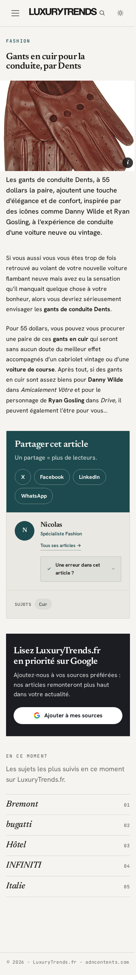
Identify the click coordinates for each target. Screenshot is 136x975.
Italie (15, 903)
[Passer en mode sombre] (120, 13)
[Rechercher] (102, 13)
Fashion (18, 41)
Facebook (52, 477)
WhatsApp (34, 495)
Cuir (43, 621)
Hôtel (16, 862)
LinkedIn (89, 477)
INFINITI (23, 883)
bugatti (18, 841)
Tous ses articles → (60, 546)
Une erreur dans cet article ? (78, 586)
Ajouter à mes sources (70, 732)
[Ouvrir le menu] (15, 13)
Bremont (22, 821)
